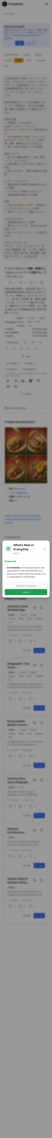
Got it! (26, 592)
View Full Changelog (26, 585)
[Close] (44, 548)
